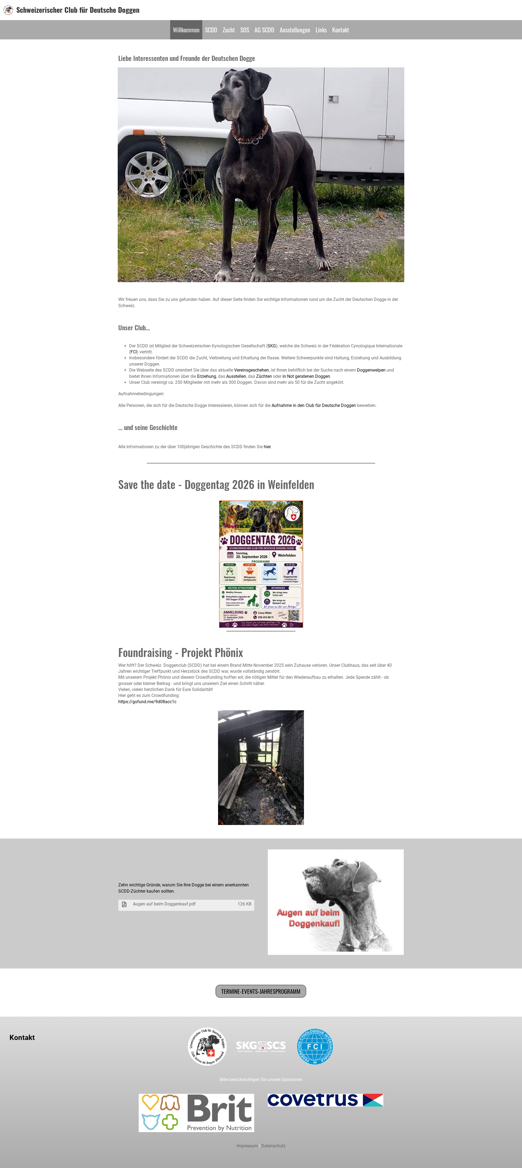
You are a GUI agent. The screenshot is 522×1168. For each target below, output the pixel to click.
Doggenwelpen (371, 370)
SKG (272, 345)
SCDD (211, 29)
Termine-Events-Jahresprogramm (260, 991)
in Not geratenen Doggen (306, 376)
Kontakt (340, 29)
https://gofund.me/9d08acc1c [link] (147, 701)
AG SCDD (264, 29)
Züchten (264, 376)
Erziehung (206, 376)
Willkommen (186, 29)
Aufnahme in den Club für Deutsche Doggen (314, 405)
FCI (133, 351)
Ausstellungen (295, 29)
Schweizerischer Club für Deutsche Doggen (77, 10)
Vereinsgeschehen (251, 370)
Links (321, 29)
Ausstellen (236, 376)
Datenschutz (273, 1145)
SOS (244, 29)
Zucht (229, 29)
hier (267, 446)
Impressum (247, 1145)
